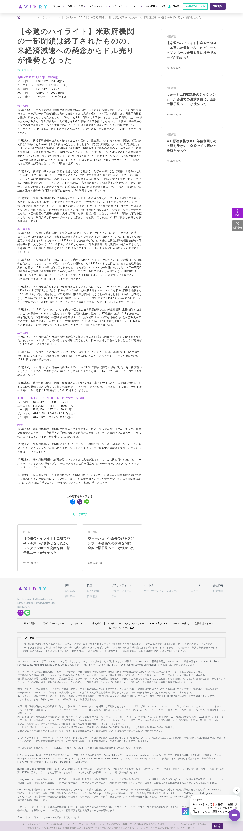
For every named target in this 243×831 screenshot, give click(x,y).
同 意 (217, 826)
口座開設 (218, 6)
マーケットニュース (49, 17)
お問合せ (238, 225)
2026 (121, 627)
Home (19, 17)
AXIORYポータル (195, 6)
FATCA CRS (158, 623)
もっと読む (80, 514)
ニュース (29, 17)
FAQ (237, 215)
